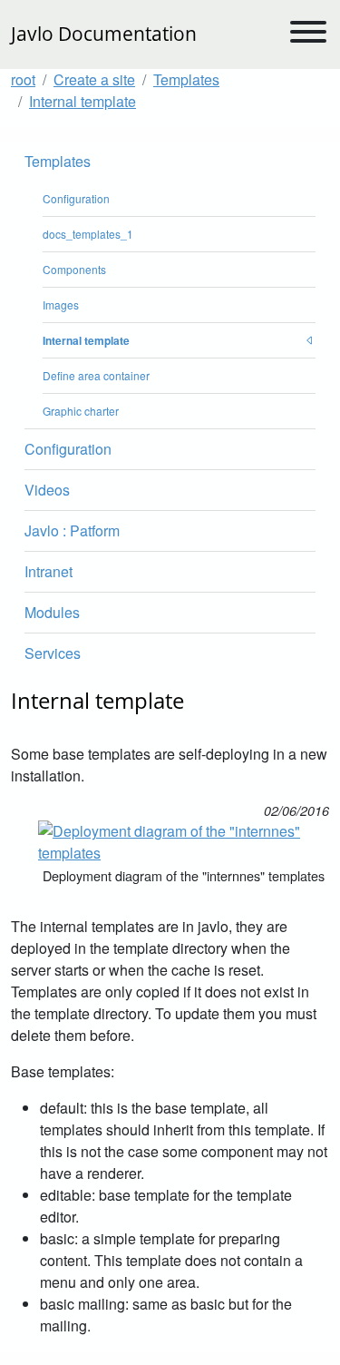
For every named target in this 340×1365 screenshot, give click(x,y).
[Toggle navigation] (308, 34)
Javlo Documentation (104, 33)
